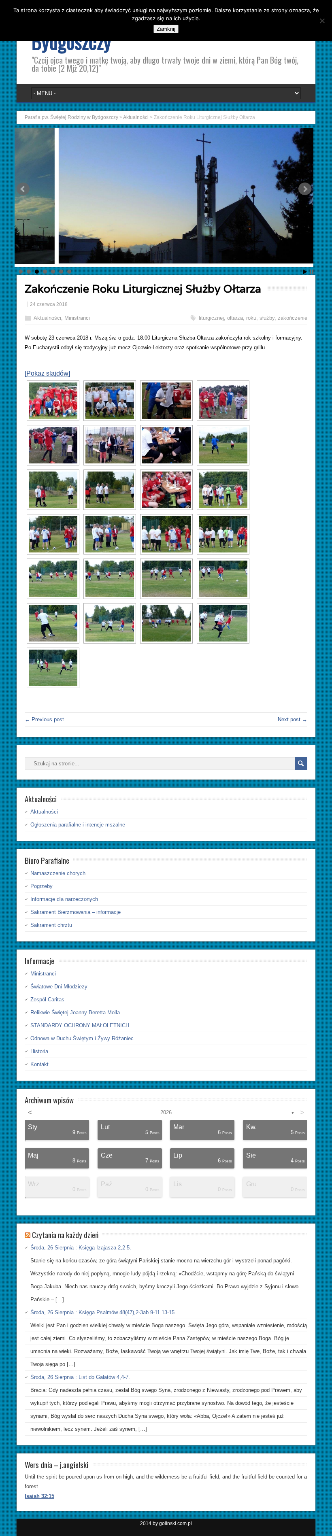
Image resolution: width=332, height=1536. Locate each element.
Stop (311, 272)
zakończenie (292, 318)
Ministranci (77, 318)
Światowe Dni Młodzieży (58, 987)
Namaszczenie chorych (57, 873)
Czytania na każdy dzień (65, 1234)
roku (251, 318)
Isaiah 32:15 (39, 1496)
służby (267, 318)
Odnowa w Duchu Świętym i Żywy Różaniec (82, 1038)
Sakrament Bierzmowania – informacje (75, 912)
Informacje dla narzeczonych (64, 899)
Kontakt (39, 1064)
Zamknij (166, 29)
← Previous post (44, 719)
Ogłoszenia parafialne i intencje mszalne (77, 825)
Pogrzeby (41, 886)
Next (304, 189)
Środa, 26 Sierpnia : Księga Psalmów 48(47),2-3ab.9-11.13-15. (103, 1312)
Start (305, 272)
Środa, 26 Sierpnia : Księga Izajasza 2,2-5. (80, 1248)
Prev (23, 189)
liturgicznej (211, 318)
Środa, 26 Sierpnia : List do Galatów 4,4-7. (80, 1377)
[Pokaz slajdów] (47, 373)
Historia (39, 1051)
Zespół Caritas (47, 999)
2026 (166, 1112)
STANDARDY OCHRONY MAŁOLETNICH (79, 1025)
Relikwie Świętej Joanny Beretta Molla (75, 1012)
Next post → (292, 719)
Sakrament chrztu (51, 925)
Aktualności (47, 318)
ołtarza (235, 318)
